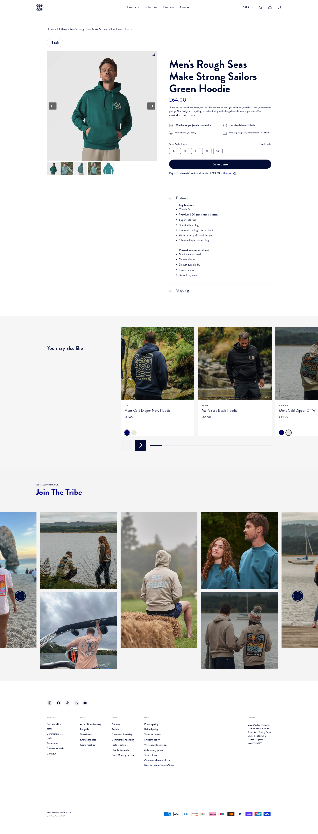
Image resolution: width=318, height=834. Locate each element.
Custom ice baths (55, 748)
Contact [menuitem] (185, 7)
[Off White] (134, 432)
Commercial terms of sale (157, 760)
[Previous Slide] (20, 596)
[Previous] (52, 106)
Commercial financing (123, 739)
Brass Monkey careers (123, 755)
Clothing (62, 29)
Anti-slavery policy (153, 750)
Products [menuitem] (133, 7)
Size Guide (265, 144)
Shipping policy (152, 739)
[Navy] (127, 432)
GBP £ (246, 7)
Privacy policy (151, 724)
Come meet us (87, 745)
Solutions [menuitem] (151, 7)
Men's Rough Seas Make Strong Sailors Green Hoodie (101, 29)
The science (85, 734)
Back (55, 42)
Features (182, 198)
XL (207, 151)
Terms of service (152, 734)
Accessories (52, 743)
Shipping (182, 290)
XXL (218, 151)
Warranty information (155, 745)
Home (50, 29)
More (114, 717)
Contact (116, 724)
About (83, 717)
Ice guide (84, 729)
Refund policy (151, 729)
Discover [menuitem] (168, 7)
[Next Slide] (297, 596)
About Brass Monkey (90, 724)
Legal (147, 717)
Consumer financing (122, 734)
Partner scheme (120, 745)
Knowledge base (88, 739)
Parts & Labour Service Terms (159, 765)
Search (115, 729)
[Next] (151, 106)
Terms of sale (150, 755)
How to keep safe (120, 750)
